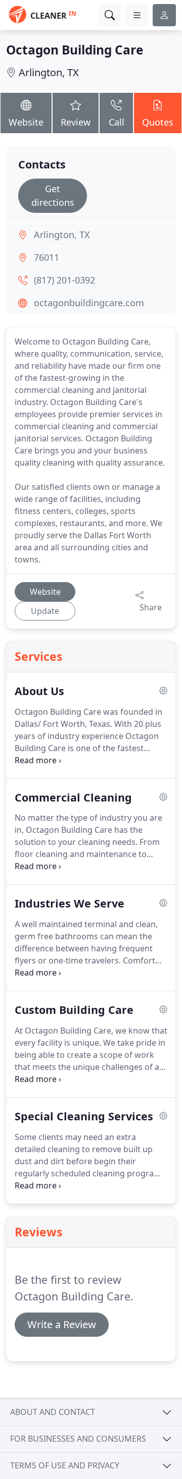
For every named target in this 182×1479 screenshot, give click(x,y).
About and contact (52, 1411)
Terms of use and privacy (64, 1465)
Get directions (52, 195)
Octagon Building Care (74, 49)
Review (75, 122)
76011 (46, 257)
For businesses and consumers (78, 1438)
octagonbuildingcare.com (89, 303)
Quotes (157, 122)
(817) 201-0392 (64, 280)
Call (116, 122)
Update (45, 610)
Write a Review (61, 1324)
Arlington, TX (49, 72)
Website (26, 122)
